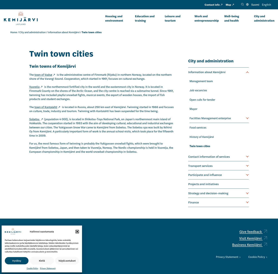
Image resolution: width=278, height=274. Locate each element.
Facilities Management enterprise (210, 118)
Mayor (193, 109)
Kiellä (42, 260)
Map (228, 4)
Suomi (255, 4)
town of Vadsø (43, 75)
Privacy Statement (48, 268)
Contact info (212, 4)
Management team (201, 81)
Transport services (200, 165)
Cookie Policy (32, 268)
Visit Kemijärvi (251, 238)
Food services (198, 127)
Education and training (145, 18)
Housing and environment (114, 18)
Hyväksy (16, 260)
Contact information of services (209, 156)
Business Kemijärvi (247, 244)
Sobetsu (34, 119)
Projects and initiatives (203, 184)
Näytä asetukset (67, 260)
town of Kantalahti (45, 107)
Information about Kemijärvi (64, 32)
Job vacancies (198, 90)
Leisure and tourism (173, 18)
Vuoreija (34, 87)
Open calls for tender (202, 99)
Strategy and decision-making (208, 193)
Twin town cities (200, 146)
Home (13, 32)
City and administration (264, 18)
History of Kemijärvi (202, 137)
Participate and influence (205, 175)
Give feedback (251, 231)
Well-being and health (231, 18)
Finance (193, 202)
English (266, 4)
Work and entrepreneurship (207, 18)
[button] (77, 231)
